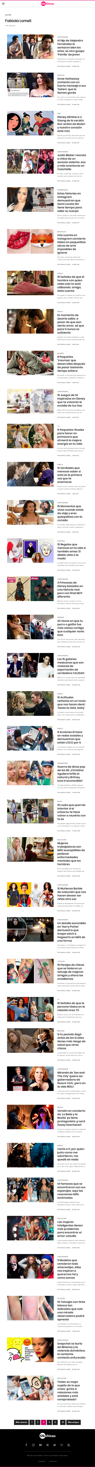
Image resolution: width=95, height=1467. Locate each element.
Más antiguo (73, 1422)
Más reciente (21, 1422)
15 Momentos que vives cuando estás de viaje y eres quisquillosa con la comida (70, 513)
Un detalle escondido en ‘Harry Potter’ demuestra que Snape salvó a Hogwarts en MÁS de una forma (71, 932)
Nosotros (53, 1461)
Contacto (41, 1461)
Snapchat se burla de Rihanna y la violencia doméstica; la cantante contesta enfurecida (71, 1350)
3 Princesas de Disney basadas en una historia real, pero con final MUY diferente (70, 589)
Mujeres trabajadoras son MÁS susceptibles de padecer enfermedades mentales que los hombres (71, 853)
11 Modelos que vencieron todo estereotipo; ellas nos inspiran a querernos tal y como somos (69, 1269)
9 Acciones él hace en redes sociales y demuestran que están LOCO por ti (70, 737)
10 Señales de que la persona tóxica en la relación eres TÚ (71, 1006)
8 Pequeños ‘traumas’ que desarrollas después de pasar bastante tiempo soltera (71, 364)
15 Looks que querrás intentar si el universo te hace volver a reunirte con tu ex (71, 812)
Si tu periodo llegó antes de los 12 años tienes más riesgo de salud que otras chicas (71, 1041)
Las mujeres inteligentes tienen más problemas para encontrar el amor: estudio (70, 1229)
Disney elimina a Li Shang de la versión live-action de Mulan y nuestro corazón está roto (71, 124)
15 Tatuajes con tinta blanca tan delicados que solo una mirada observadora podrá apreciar (71, 1310)
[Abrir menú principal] (3, 4)
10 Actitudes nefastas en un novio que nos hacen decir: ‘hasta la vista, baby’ (71, 702)
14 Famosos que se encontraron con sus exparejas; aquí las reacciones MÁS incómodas (71, 1191)
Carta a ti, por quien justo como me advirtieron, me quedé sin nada (70, 1154)
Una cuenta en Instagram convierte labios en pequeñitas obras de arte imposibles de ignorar (71, 244)
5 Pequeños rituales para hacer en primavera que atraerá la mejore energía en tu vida (70, 437)
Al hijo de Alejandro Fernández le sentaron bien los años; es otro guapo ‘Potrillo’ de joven (70, 47)
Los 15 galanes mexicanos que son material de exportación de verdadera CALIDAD (70, 666)
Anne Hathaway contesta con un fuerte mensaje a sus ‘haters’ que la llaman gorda (71, 86)
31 (63, 1422)
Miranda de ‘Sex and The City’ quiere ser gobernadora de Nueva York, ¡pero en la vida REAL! (71, 1079)
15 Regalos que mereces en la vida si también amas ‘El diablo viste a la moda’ (71, 551)
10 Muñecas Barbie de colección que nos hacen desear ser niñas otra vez (71, 894)
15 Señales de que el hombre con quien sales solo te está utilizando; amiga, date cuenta (70, 284)
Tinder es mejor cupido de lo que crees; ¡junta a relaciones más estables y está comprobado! (68, 1390)
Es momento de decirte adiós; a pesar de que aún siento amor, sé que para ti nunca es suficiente (70, 323)
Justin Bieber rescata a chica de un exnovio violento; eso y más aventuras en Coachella (71, 162)
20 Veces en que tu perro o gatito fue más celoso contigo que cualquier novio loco (70, 628)
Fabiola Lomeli (65, 66)
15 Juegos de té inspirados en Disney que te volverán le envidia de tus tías (71, 400)
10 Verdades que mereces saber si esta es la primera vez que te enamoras (69, 475)
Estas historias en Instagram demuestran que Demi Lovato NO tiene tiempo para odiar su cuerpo (69, 202)
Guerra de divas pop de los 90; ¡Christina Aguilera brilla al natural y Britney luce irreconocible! (71, 774)
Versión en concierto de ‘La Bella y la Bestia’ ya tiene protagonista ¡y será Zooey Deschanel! (71, 1118)
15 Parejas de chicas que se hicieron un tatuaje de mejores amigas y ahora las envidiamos (70, 972)
